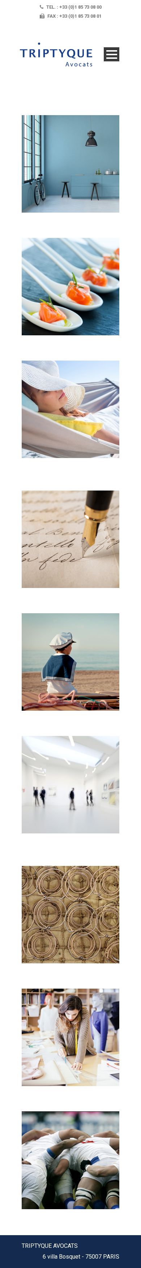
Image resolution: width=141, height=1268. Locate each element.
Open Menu (111, 54)
